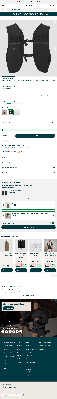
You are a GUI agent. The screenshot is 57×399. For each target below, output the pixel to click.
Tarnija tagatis (29, 375)
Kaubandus (29, 366)
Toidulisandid (20, 358)
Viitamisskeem (46, 345)
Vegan (19, 366)
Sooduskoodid (42, 349)
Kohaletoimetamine (9, 356)
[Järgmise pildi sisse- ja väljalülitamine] (55, 48)
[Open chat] (20, 331)
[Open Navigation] (3, 5)
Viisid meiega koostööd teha (30, 371)
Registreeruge (8, 308)
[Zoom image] (55, 21)
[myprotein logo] (28, 5)
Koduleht (3, 18)
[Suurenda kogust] (9, 122)
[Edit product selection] (53, 205)
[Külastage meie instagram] (2, 331)
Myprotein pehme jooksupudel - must (6, 254)
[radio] (4, 102)
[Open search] (2, 9)
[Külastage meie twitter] (17, 331)
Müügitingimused (30, 362)
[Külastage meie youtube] (13, 331)
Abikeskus (6, 349)
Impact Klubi (42, 352)
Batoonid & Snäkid (20, 354)
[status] (6, 122)
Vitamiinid (19, 362)
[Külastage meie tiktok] (10, 331)
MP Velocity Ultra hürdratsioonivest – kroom (50, 255)
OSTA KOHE (8, 270)
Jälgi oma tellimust (9, 360)
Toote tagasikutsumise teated (8, 366)
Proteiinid (19, 345)
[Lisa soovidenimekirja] (53, 122)
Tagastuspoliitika (8, 352)
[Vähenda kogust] (3, 122)
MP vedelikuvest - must (16, 18)
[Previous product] (52, 275)
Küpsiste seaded (6, 321)
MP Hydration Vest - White (36, 254)
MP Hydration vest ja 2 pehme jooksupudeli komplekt (21, 256)
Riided (8, 18)
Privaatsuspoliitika (30, 358)
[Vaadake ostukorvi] (54, 5)
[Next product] (55, 275)
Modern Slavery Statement (30, 354)
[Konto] (50, 5)
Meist (27, 345)
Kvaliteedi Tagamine (31, 349)
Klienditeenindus (8, 345)
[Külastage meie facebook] (6, 331)
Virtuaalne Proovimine (47, 95)
